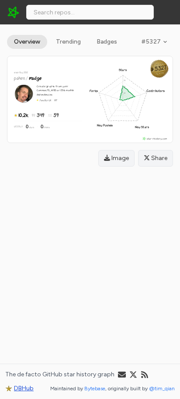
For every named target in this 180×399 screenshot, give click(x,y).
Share (158, 158)
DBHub (24, 388)
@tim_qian (162, 388)
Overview (27, 41)
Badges (107, 41)
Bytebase (94, 388)
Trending (68, 41)
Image (119, 158)
